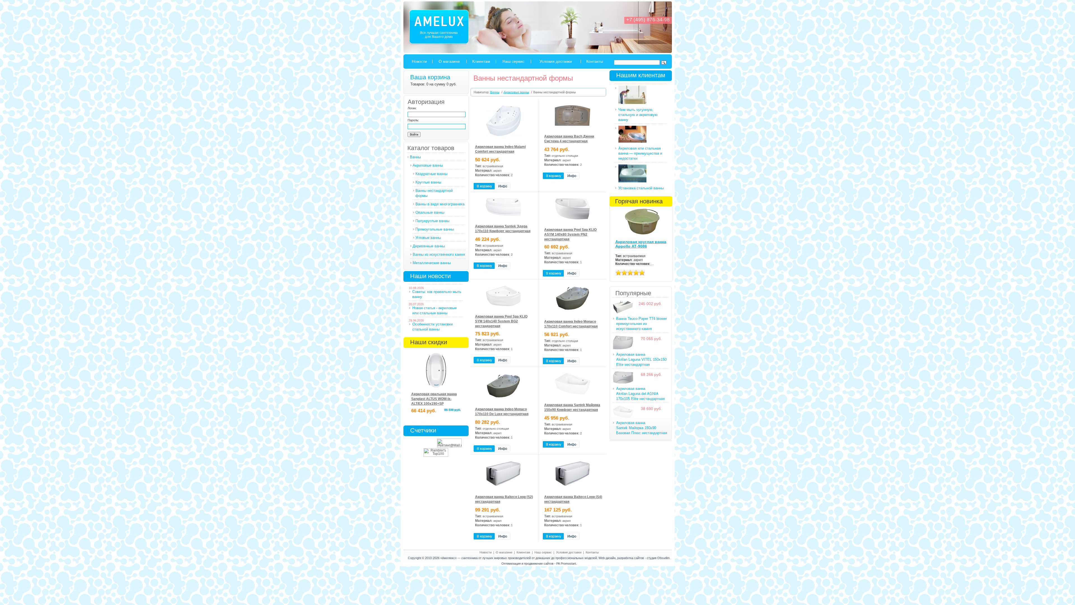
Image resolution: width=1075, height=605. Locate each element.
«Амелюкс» (448, 558)
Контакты (594, 61)
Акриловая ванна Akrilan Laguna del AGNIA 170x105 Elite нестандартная (640, 394)
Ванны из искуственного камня (439, 254)
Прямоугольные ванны (434, 229)
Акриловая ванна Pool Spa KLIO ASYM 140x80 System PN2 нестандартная (570, 234)
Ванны (415, 157)
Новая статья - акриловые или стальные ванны (434, 310)
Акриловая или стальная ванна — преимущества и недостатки (640, 153)
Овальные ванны (429, 212)
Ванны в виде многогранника (439, 204)
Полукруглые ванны (432, 221)
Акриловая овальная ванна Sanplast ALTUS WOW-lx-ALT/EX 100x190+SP (434, 399)
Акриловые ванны (428, 165)
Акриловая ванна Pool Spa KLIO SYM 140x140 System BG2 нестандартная (501, 321)
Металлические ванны (432, 263)
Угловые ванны (428, 238)
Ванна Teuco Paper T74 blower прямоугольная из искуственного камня (641, 324)
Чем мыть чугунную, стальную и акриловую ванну (638, 115)
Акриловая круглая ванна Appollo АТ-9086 (640, 243)
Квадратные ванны (431, 174)
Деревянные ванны (429, 246)
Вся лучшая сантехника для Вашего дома (439, 35)
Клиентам (481, 61)
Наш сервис (513, 61)
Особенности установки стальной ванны (432, 326)
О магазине (449, 61)
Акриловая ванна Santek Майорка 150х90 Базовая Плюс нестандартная (641, 428)
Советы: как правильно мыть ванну (436, 294)
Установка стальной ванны (641, 188)
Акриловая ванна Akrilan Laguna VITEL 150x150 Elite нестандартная (641, 359)
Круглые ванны (428, 182)
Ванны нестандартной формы (434, 193)
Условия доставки (555, 61)
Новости (419, 61)
